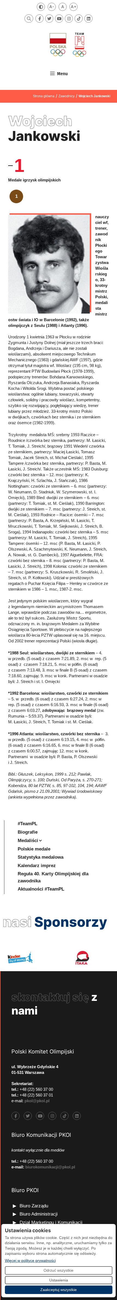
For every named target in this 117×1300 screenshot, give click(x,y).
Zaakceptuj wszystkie (58, 1289)
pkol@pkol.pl (37, 1100)
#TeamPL (27, 823)
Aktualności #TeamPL (41, 889)
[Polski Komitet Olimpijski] (67, 44)
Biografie (28, 832)
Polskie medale (34, 849)
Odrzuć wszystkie (58, 1270)
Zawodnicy (67, 96)
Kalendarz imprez (37, 865)
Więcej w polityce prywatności (30, 1260)
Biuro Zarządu (34, 1205)
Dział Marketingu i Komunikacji (51, 1222)
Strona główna (43, 96)
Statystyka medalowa (40, 857)
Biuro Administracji (39, 1214)
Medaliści (28, 840)
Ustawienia (58, 1280)
